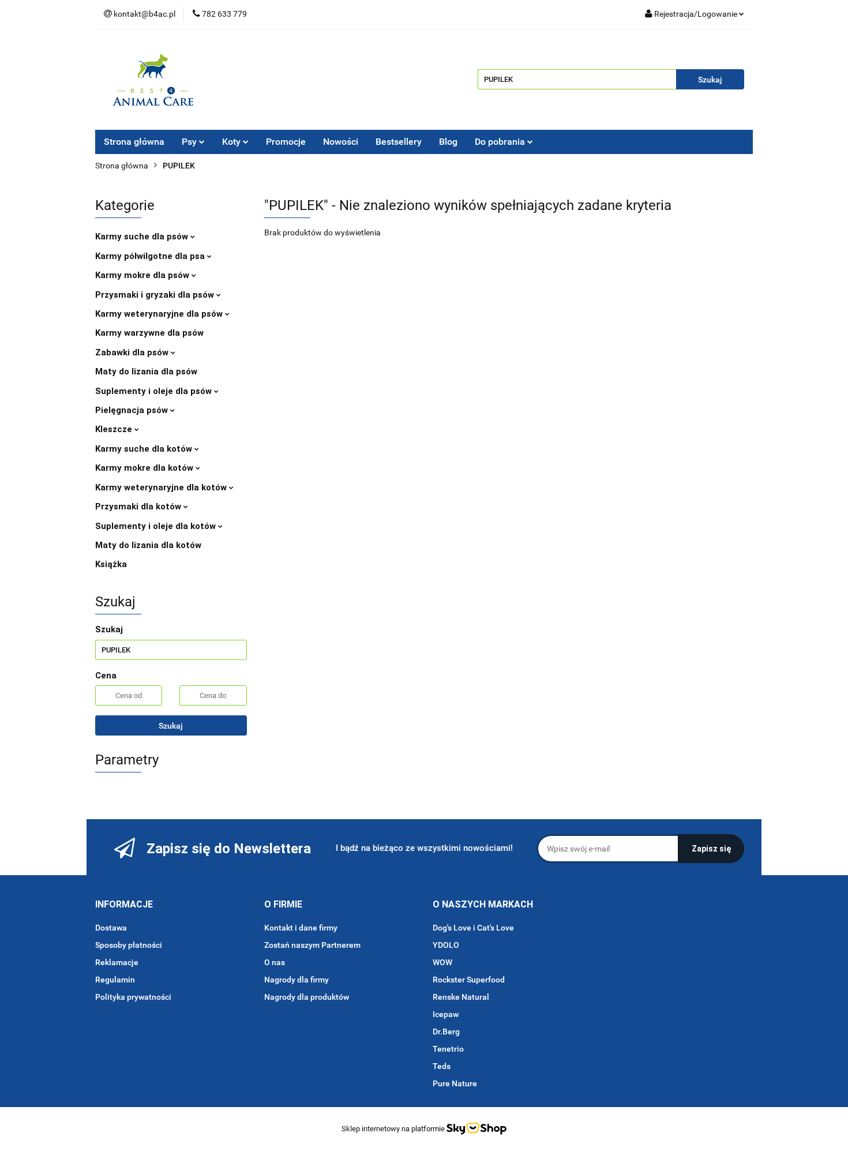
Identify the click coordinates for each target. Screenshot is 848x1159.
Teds (442, 1066)
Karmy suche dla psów (142, 236)
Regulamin (115, 979)
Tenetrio (448, 1048)
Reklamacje (116, 962)
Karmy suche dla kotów (144, 449)
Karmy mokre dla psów (143, 275)
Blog (448, 141)
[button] (124, 905)
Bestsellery (399, 141)
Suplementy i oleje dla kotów (156, 526)
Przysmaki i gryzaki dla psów (155, 295)
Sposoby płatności (128, 945)
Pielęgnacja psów (132, 410)
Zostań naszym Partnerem (312, 945)
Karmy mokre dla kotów (145, 468)
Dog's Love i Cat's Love (473, 927)
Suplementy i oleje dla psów (154, 391)
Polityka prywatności (133, 997)
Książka (111, 564)
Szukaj (171, 725)
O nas (274, 962)
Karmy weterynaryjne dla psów (160, 314)
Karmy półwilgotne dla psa (151, 256)
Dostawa (111, 927)
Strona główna (134, 141)
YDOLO (446, 945)
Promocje (286, 141)
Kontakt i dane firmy (300, 927)
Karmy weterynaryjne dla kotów (162, 487)
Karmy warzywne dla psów (149, 333)
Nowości (340, 141)
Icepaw (446, 1014)
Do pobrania (501, 141)
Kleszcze (114, 429)
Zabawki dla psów (133, 352)
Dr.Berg (446, 1031)
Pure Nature (455, 1083)
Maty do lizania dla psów (146, 371)
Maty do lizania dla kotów (148, 545)
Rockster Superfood (469, 979)
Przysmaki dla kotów (139, 506)
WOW (442, 962)
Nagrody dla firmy (296, 979)
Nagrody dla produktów (306, 997)
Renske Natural (461, 997)
